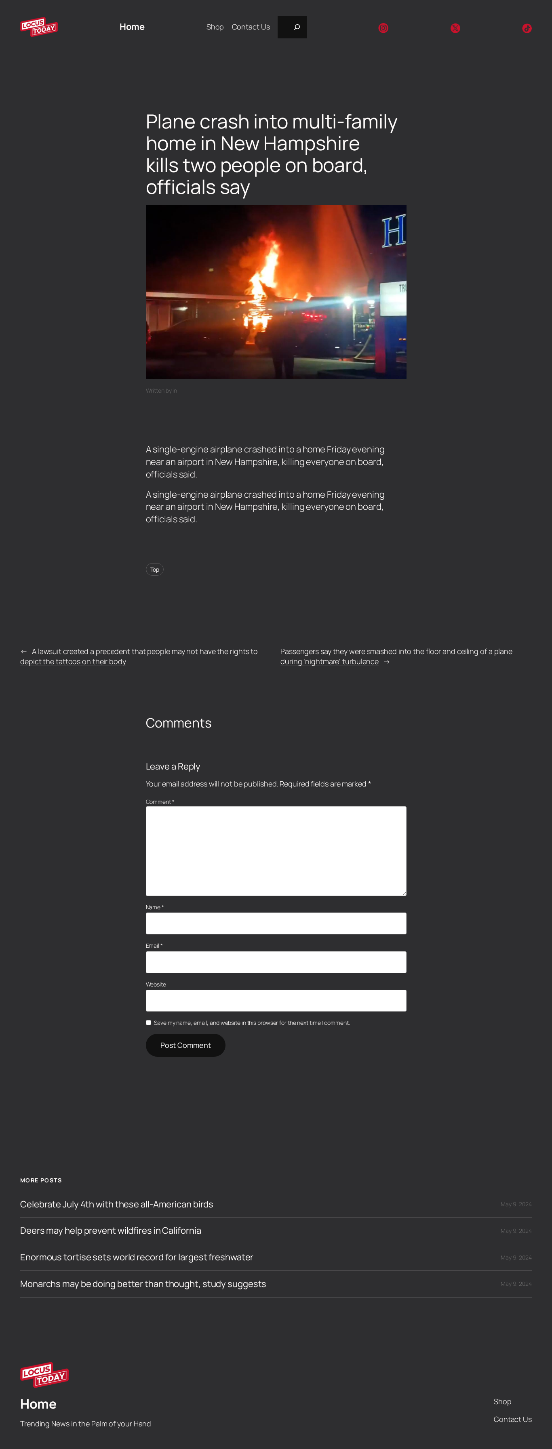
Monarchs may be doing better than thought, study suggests (143, 1284)
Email (154, 945)
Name (155, 907)
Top (155, 569)
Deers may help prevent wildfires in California (110, 1231)
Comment (160, 801)
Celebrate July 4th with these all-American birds (116, 1204)
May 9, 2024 (516, 1204)
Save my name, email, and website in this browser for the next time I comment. (252, 1022)
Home (132, 27)
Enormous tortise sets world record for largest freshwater (136, 1257)
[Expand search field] (292, 27)
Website (156, 984)
